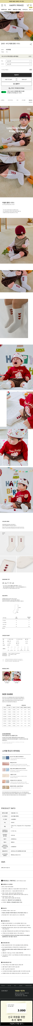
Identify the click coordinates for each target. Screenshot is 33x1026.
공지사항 (9, 985)
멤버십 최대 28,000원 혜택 (16, 1)
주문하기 (16, 75)
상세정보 (2, 100)
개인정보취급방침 (28, 985)
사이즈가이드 (10, 100)
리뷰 (17, 100)
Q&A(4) (30, 100)
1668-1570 (20, 991)
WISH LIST (24, 79)
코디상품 (23, 100)
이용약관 (20, 985)
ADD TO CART (8, 79)
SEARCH (5, 5)
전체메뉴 (2, 5)
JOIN (31, 5)
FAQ (15, 985)
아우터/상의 (25, 9)
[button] (32, 9)
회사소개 (2, 985)
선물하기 (17, 84)
